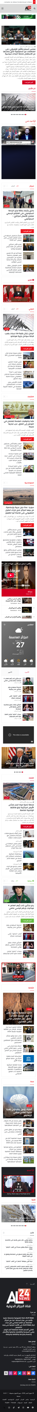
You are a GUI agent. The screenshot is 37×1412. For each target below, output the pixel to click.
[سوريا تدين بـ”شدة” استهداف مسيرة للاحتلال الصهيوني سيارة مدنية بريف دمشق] (28, 374)
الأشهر (10, 672)
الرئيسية (32, 1399)
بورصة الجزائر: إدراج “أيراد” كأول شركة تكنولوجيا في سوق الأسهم (22, 1219)
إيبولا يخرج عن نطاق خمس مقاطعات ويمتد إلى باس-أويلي (13, 1131)
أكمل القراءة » (29, 82)
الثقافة (30, 1402)
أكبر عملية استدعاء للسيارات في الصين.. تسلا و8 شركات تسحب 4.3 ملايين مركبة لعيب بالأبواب (13, 458)
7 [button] (16, 114)
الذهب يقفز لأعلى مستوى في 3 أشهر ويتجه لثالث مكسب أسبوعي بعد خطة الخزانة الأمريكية (13, 447)
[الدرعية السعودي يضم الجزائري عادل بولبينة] (28, 690)
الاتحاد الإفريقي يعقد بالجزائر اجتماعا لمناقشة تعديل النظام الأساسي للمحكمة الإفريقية (13, 269)
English (7, 1402)
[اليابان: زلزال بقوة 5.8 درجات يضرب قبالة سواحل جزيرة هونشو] (18, 102)
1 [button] (25, 114)
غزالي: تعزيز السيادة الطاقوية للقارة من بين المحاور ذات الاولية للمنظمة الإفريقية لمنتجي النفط (13, 470)
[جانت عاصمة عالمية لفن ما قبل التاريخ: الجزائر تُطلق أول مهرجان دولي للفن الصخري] (18, 1009)
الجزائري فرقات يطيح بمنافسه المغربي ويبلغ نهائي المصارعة (12, 706)
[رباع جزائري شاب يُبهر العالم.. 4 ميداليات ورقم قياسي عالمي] (28, 681)
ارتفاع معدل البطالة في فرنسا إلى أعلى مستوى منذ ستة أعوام (13, 846)
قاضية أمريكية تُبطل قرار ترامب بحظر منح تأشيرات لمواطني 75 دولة (20, 764)
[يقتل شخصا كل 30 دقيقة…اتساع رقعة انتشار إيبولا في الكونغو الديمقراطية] (28, 1123)
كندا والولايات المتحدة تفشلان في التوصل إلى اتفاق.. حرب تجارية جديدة (19, 423)
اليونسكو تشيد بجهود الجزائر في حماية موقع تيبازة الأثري (14, 1058)
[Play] (18, 293)
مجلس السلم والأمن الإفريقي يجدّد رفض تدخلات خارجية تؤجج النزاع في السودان (13, 533)
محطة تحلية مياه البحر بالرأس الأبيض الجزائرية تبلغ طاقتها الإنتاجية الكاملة (21, 807)
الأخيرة (27, 672)
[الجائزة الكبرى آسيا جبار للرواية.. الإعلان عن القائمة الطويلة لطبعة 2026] (28, 1029)
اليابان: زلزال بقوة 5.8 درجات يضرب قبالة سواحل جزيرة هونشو (18, 107)
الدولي (13, 309)
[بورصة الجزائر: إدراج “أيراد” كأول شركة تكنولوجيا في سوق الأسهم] (18, 1213)
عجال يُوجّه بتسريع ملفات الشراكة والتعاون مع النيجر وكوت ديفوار (13, 835)
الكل (17, 186)
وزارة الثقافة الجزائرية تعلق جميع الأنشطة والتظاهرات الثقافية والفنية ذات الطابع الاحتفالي (14, 1069)
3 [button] (22, 114)
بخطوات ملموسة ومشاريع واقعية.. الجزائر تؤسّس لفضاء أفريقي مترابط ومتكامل (12, 543)
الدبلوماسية (11, 1399)
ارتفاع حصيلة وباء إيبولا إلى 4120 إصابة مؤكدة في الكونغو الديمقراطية (13, 1159)
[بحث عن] (35, 9)
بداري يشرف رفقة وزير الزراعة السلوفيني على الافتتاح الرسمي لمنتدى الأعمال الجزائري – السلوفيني (20, 215)
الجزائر (13, 186)
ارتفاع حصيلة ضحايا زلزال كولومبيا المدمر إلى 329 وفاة (13, 355)
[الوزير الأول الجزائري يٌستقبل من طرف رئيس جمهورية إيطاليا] (28, 247)
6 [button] (17, 114)
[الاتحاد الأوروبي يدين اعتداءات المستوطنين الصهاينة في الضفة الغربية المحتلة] (28, 384)
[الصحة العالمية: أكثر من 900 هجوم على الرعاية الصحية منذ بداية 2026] (28, 1141)
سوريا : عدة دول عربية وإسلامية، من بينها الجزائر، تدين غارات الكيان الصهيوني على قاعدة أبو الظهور (19, 510)
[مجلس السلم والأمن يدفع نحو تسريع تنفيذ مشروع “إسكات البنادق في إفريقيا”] (28, 552)
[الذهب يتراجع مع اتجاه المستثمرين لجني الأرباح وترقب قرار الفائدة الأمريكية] (28, 866)
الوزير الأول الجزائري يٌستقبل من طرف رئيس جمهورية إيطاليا (14, 246)
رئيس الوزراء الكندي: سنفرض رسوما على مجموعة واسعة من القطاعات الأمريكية (15, 365)
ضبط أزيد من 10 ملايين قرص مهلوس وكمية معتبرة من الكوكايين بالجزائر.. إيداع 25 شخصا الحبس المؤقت (14, 257)
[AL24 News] (28, 8)
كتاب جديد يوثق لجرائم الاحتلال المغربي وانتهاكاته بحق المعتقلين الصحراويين (13, 1039)
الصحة (25, 1402)
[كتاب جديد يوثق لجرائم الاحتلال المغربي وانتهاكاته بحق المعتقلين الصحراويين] (28, 1038)
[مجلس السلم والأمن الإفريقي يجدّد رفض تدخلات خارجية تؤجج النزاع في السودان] (28, 532)
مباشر (27, 1399)
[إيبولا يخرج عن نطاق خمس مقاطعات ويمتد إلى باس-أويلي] (28, 1132)
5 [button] (19, 114)
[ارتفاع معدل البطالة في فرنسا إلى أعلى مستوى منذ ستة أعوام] (28, 844)
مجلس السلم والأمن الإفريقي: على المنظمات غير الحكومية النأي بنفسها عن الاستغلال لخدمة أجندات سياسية (19, 51)
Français (13, 1402)
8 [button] (14, 114)
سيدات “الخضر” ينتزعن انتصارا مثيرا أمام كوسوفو (13, 715)
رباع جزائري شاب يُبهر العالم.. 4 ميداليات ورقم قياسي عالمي (12, 679)
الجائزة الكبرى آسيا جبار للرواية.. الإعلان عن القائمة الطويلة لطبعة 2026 (13, 1029)
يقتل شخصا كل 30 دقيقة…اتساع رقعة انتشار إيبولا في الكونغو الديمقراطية (12, 1123)
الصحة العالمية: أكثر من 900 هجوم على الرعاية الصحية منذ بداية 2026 (13, 1140)
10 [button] (11, 114)
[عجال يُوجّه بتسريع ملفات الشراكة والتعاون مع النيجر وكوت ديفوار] (28, 833)
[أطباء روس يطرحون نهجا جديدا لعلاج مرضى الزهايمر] (18, 1102)
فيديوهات (19, 1402)
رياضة (12, 881)
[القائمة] (2, 9)
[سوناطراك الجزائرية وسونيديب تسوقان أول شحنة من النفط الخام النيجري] (28, 854)
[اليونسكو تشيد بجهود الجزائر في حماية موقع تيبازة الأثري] (28, 1058)
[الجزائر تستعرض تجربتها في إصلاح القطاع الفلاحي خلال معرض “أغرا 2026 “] (28, 238)
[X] (6, 1373)
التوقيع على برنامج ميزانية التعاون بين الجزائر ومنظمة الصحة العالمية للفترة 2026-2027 (13, 1150)
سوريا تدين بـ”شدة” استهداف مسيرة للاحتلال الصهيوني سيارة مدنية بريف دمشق (13, 375)
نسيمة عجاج (31, 46)
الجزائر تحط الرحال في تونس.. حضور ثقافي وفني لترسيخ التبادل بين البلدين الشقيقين (13, 1049)
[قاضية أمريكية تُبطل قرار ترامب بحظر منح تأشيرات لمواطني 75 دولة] (18, 758)
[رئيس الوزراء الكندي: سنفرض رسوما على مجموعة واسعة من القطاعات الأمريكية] (28, 364)
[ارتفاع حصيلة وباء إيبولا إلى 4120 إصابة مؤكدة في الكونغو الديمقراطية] (28, 1159)
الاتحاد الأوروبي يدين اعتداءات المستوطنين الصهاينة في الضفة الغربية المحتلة (12, 385)
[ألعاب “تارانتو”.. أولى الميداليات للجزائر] (28, 698)
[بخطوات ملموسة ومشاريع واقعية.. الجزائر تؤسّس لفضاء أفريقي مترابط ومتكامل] (28, 542)
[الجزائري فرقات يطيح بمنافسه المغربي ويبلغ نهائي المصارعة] (28, 707)
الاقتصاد (4, 1399)
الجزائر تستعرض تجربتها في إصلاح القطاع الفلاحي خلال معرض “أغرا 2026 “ (12, 238)
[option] (18, 102)
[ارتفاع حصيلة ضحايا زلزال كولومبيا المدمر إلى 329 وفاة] (28, 355)
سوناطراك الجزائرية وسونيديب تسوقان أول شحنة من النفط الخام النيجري (14, 857)
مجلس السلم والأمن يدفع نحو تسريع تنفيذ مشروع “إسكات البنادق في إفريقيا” (13, 553)
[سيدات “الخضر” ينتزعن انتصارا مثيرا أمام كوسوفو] (28, 717)
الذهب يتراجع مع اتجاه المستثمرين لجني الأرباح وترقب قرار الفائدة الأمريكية (14, 869)
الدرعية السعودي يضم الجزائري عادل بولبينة (14, 688)
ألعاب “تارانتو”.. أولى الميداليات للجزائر (15, 697)
